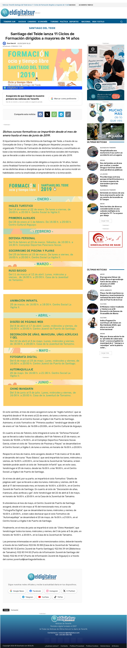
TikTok (60, 597)
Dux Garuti (11, 43)
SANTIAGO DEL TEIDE (42, 28)
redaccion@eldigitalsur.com (68, 633)
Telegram (29, 597)
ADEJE (102, 203)
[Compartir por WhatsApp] (54, 114)
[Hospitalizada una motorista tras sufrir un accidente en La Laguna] (92, 151)
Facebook (37, 591)
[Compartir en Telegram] (61, 114)
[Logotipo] (18, 13)
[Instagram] (53, 640)
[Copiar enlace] (68, 114)
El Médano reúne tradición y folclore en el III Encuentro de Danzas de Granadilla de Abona (112, 310)
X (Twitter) (70, 591)
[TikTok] (66, 640)
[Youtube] (80, 640)
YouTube (45, 597)
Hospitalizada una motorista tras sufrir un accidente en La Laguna (111, 152)
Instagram (53, 591)
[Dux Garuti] (5, 43)
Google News (18, 591)
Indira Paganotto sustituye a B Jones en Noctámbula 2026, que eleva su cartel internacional (110, 325)
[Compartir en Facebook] (40, 114)
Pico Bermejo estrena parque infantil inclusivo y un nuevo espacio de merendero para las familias (112, 181)
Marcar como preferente (65, 98)
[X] (73, 640)
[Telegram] (60, 640)
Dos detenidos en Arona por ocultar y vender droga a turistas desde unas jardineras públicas (111, 166)
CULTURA (103, 304)
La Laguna (104, 174)
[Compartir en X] (47, 114)
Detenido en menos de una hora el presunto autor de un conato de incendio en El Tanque (112, 196)
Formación (14, 610)
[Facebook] (47, 640)
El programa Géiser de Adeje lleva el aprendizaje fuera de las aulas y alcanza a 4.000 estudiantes (111, 281)
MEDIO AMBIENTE (106, 290)
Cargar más (105, 221)
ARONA (102, 160)
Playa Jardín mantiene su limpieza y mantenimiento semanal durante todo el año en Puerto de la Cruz (112, 296)
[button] (121, 22)
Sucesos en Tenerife (108, 147)
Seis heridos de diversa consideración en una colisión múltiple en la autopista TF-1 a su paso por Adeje (111, 211)
